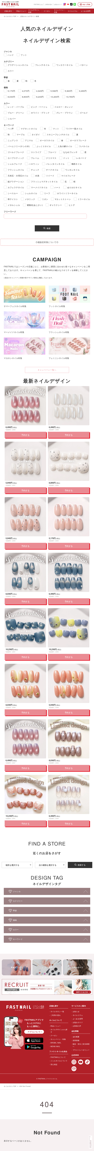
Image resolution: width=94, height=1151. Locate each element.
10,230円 (55, 96)
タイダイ (36, 134)
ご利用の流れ (48, 4)
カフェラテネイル (16, 187)
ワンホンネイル (72, 169)
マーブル (21, 134)
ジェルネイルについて (59, 1061)
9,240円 (40, 96)
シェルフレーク (15, 163)
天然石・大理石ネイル (18, 175)
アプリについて (34, 1032)
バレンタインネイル (55, 163)
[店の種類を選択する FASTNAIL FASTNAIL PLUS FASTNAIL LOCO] (50, 865)
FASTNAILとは (38, 4)
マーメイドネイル (39, 187)
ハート (57, 187)
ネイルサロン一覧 (57, 1011)
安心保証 (54, 1064)
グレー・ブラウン (64, 112)
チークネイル (52, 169)
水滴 (37, 175)
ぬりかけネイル (74, 187)
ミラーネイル (84, 199)
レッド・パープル (16, 106)
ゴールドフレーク (16, 152)
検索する (82, 864)
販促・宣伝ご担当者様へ (81, 1045)
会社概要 (76, 1037)
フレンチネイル (42, 65)
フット (24, 55)
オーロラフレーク (78, 140)
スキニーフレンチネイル (58, 134)
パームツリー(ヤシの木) (19, 146)
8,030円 (11, 96)
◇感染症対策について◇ (47, 242)
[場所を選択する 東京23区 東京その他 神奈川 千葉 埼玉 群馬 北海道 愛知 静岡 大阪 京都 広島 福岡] (17, 865)
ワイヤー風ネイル (74, 128)
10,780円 (70, 96)
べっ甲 (11, 128)
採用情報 (76, 1040)
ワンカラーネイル (64, 65)
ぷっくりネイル (43, 146)
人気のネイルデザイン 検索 (29, 16)
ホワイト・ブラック (40, 112)
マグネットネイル (29, 128)
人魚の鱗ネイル (65, 146)
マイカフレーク (68, 175)
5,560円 (54, 91)
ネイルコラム (72, 11)
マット (56, 128)
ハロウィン (34, 163)
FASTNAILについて (58, 1057)
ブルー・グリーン (16, 112)
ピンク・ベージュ (39, 106)
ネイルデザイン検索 (33, 11)
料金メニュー (21, 11)
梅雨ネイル (76, 163)
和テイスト (13, 199)
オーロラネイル (47, 140)
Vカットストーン (63, 199)
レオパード (81, 158)
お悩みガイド (58, 4)
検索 (49, 228)
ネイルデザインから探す (59, 1030)
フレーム (35, 158)
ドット (66, 158)
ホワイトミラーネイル (67, 193)
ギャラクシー (56, 205)
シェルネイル (31, 193)
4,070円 (25, 91)
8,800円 (25, 96)
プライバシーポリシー (81, 1050)
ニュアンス (13, 140)
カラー (11, 70)
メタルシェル (14, 205)
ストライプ (36, 152)
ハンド (11, 55)
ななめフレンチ (70, 152)
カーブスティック (16, 158)
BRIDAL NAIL (56, 1043)
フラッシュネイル (16, 169)
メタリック (30, 199)
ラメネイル (84, 146)
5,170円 (11, 91)
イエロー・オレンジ (63, 106)
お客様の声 (77, 1026)
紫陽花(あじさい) (35, 205)
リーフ (47, 193)
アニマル (29, 140)
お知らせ (76, 1011)
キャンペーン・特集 (59, 11)
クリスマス (51, 158)
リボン (45, 199)
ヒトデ (72, 205)
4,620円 (40, 91)
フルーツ (52, 152)
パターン (84, 65)
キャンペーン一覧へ (47, 369)
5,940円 (68, 91)
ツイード (50, 175)
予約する (25, 434)
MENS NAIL (55, 1046)
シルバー (12, 118)
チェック (35, 169)
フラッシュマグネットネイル (44, 181)
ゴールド (84, 112)
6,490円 (83, 91)
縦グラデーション (16, 181)
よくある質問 (85, 11)
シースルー (13, 193)
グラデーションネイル (18, 65)
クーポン (47, 11)
